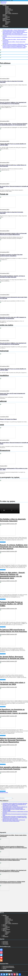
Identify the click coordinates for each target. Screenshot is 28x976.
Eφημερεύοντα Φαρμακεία (8, 966)
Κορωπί (7, 6)
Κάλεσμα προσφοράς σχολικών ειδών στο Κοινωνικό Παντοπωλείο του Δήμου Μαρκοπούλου (13, 740)
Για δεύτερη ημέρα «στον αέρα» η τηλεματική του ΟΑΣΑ (12, 683)
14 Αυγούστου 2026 (4, 390)
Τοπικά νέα (4, 194)
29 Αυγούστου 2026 (4, 99)
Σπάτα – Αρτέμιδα (9, 9)
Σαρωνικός (7, 11)
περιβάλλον (5, 18)
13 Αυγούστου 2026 (4, 294)
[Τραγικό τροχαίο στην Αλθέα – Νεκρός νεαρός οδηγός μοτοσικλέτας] (4, 843)
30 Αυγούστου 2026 (4, 78)
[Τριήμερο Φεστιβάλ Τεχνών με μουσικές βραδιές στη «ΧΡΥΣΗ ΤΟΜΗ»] (8, 620)
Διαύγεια (4, 968)
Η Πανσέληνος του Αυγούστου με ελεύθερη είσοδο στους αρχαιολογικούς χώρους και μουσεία (13, 711)
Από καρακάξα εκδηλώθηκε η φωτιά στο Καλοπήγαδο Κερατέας (13, 768)
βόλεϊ (6, 24)
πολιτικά (4, 14)
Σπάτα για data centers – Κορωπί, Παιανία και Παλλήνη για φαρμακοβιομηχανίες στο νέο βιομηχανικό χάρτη (12, 575)
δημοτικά (4, 5)
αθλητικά (4, 20)
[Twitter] (14, 955)
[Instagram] (14, 952)
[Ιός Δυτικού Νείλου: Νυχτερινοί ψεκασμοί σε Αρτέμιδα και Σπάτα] (8, 672)
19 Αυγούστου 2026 (4, 273)
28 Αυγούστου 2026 (4, 162)
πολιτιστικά (5, 15)
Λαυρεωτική (7, 12)
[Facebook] (14, 950)
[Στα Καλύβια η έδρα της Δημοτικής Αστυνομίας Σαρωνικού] (8, 535)
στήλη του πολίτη (6, 19)
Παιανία (7, 7)
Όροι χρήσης (5, 942)
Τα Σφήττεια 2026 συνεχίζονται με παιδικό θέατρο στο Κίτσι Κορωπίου (13, 630)
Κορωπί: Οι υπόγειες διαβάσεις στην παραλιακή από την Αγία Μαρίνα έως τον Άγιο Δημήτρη (14, 546)
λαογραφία (7, 17)
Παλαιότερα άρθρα (4, 792)
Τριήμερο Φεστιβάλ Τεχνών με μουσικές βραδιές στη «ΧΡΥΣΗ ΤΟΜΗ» (11, 604)
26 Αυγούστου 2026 (4, 230)
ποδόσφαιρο (7, 21)
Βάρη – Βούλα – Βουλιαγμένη (11, 13)
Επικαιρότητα (5, 26)
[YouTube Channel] (14, 957)
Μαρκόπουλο (8, 8)
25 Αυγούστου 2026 (4, 252)
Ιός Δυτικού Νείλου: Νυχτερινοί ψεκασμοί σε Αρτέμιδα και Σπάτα (12, 657)
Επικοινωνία (5, 941)
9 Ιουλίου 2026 (3, 465)
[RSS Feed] (14, 960)
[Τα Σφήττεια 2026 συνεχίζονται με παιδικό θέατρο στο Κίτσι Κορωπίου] (8, 645)
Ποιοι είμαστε (5, 943)
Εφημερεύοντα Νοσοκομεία (8, 967)
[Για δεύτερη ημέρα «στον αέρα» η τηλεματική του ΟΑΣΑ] (8, 698)
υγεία (4, 25)
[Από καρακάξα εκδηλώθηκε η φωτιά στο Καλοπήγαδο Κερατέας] (8, 783)
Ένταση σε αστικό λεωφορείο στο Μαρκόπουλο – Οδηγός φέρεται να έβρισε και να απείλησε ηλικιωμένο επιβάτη (13, 847)
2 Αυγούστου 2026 (4, 416)
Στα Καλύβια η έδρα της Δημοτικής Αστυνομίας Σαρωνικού (13, 520)
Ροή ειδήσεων (5, 63)
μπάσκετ (7, 22)
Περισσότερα (3, 542)
